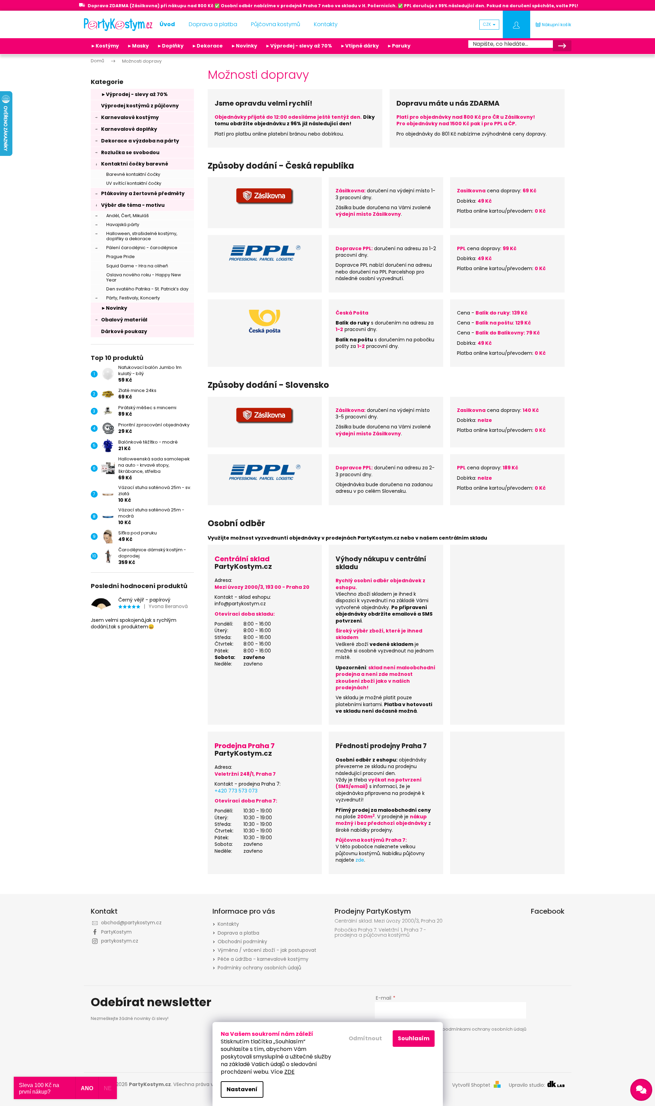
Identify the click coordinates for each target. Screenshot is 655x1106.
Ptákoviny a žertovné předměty (143, 193)
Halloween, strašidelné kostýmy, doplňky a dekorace (141, 236)
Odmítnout (365, 1038)
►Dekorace (207, 45)
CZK (487, 24)
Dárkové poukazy (124, 331)
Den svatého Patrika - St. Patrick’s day (147, 289)
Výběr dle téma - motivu (133, 205)
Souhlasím (413, 1038)
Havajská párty (122, 224)
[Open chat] (641, 1090)
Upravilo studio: (527, 1085)
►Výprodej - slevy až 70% (298, 45)
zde (360, 860)
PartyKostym (116, 931)
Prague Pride (120, 256)
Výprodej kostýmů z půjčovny (140, 105)
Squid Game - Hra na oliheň (137, 266)
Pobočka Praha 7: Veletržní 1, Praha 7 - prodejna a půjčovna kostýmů (380, 932)
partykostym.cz (119, 940)
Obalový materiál (124, 319)
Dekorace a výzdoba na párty (140, 140)
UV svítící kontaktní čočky (133, 183)
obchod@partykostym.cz (131, 922)
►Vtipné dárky (359, 45)
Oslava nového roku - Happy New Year (143, 277)
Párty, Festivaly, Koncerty (133, 298)
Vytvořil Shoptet (471, 1085)
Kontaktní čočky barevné (134, 163)
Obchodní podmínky (242, 941)
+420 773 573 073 (236, 790)
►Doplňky (170, 45)
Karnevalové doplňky (129, 129)
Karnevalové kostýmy (130, 117)
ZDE (289, 1072)
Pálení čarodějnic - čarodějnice (141, 248)
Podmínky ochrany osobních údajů (259, 967)
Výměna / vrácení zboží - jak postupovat (267, 950)
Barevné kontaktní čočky (133, 174)
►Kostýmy (105, 45)
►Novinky (244, 45)
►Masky (138, 45)
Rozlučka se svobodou (130, 152)
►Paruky (399, 45)
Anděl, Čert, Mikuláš (127, 216)
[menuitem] (167, 24)
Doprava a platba (238, 932)
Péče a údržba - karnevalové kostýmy (263, 959)
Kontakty (228, 924)
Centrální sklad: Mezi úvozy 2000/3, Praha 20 (389, 921)
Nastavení (242, 1089)
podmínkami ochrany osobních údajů (484, 1029)
